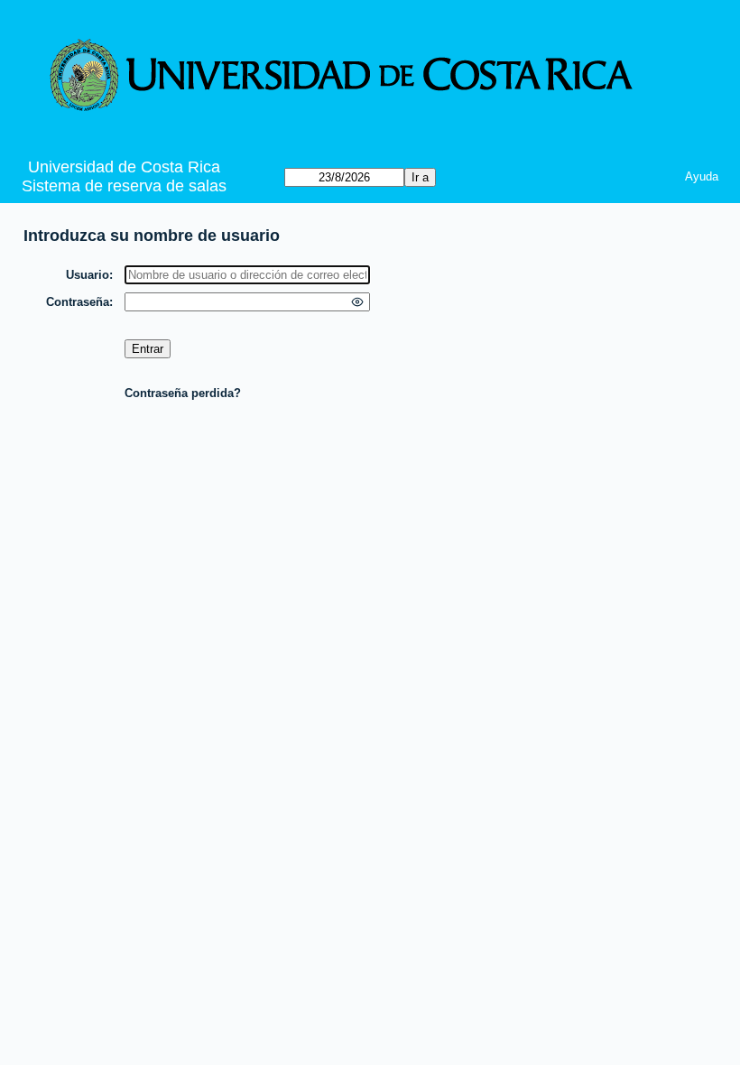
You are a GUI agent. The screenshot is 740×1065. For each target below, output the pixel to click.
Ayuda (701, 176)
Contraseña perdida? (183, 393)
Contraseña (77, 302)
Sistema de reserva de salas (124, 186)
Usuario (87, 275)
